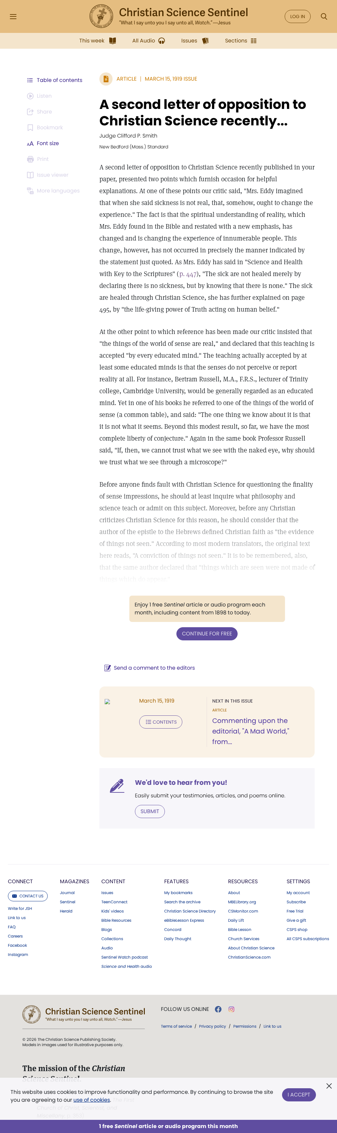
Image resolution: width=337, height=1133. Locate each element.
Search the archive (182, 902)
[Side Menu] (13, 17)
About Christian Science (251, 948)
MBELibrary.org (242, 902)
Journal (67, 893)
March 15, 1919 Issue (171, 79)
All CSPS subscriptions (308, 939)
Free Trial (295, 911)
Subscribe (296, 902)
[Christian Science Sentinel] (168, 16)
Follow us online (185, 1009)
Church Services (243, 939)
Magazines (74, 881)
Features (176, 881)
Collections (112, 939)
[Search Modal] (324, 17)
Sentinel (67, 902)
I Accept (299, 1094)
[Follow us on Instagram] (231, 1009)
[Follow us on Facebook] (218, 1009)
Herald (66, 911)
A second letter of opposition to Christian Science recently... (202, 112)
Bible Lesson (239, 930)
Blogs (106, 930)
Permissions (244, 1026)
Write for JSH (20, 909)
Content (113, 881)
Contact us (31, 896)
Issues (107, 893)
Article (127, 79)
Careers (15, 936)
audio (126, 966)
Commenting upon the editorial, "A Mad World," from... (250, 731)
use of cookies (91, 1100)
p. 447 (187, 274)
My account (298, 893)
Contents (165, 722)
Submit (150, 811)
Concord (172, 930)
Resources (243, 881)
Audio (107, 948)
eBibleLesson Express (184, 920)
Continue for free (207, 633)
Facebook (17, 945)
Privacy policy (212, 1026)
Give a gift (296, 920)
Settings (298, 881)
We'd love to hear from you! (181, 782)
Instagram (18, 955)
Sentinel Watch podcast (124, 957)
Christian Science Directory (190, 911)
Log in (297, 16)
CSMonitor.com (243, 911)
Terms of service (176, 1026)
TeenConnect (114, 902)
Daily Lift (236, 920)
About (234, 893)
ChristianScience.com (249, 957)
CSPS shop (297, 930)
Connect (20, 881)
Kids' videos (112, 911)
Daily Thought (177, 939)
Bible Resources (116, 920)
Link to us (17, 918)
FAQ (11, 927)
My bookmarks (178, 893)
